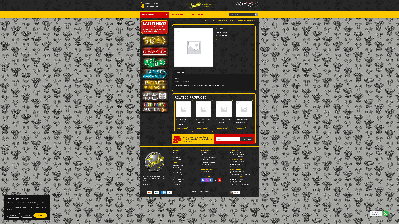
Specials (174, 152)
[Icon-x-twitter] (215, 180)
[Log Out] (256, 4)
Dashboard (205, 171)
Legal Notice (205, 160)
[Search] (256, 14)
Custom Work (176, 170)
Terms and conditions (208, 162)
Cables (225, 32)
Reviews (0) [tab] (179, 72)
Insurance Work (177, 184)
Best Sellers (176, 157)
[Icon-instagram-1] (207, 180)
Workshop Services (178, 165)
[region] (27, 207)
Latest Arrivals (176, 160)
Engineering (176, 168)
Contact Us (205, 152)
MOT (174, 177)
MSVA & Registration (178, 179)
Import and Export (178, 182)
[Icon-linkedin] (211, 180)
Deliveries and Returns (209, 157)
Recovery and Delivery (179, 175)
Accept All (40, 215)
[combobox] (242, 14)
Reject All (27, 215)
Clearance (175, 155)
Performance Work (178, 172)
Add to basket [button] (182, 129)
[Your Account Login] (238, 4)
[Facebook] (203, 180)
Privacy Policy (206, 164)
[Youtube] (219, 180)
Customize (13, 215)
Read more (241, 129)
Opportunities (206, 155)
